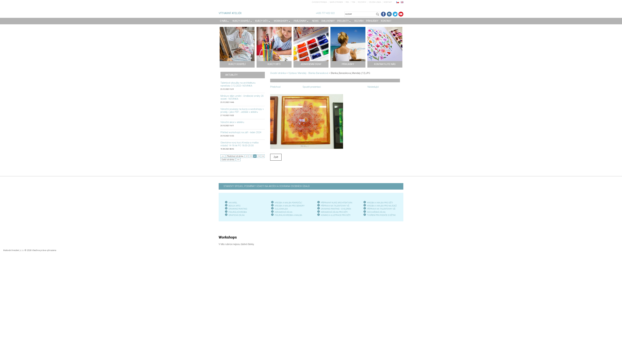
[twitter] (395, 14)
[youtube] (400, 14)
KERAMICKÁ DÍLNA (283, 212)
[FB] (383, 14)
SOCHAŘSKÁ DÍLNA (376, 212)
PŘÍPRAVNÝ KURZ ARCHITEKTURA (336, 202)
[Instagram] (389, 14)
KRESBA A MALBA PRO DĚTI (380, 202)
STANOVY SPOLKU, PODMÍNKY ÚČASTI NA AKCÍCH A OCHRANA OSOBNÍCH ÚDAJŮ (267, 186)
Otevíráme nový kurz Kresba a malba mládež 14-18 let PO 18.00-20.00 (239, 144)
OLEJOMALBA (281, 209)
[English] (402, 2)
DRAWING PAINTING (238, 209)
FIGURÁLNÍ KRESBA (238, 212)
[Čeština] (397, 2)
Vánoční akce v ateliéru (232, 122)
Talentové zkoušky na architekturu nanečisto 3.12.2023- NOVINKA (237, 84)
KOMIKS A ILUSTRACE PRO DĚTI (336, 215)
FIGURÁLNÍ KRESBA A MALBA (288, 215)
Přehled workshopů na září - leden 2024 (240, 132)
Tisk (353, 2)
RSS (347, 2)
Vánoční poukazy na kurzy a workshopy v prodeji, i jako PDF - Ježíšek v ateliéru (242, 110)
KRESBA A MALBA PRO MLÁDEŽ (382, 205)
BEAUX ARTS (234, 205)
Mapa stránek (336, 2)
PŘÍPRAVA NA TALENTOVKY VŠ (335, 205)
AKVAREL (233, 202)
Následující (373, 87)
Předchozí (275, 87)
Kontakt (388, 2)
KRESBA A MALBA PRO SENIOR (289, 205)
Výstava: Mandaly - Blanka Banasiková (308, 73)
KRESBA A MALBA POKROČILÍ (288, 202)
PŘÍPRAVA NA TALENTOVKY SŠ (381, 209)
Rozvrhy (362, 2)
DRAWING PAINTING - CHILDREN (336, 209)
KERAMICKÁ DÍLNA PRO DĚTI (334, 212)
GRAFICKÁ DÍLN (236, 215)
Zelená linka (375, 2)
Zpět (276, 157)
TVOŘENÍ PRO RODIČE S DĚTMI (381, 215)
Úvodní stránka (319, 2)
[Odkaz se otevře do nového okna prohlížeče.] (306, 121)
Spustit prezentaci (312, 87)
